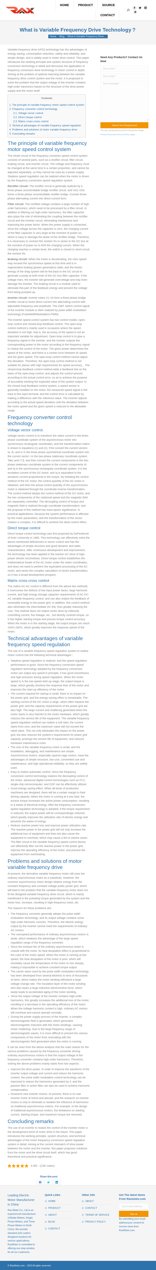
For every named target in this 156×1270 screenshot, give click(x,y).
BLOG (51, 1221)
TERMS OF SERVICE (97, 1215)
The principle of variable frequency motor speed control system (46, 104)
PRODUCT (54, 1208)
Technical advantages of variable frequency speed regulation (45, 125)
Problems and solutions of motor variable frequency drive (43, 129)
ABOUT (52, 1215)
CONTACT (54, 1228)
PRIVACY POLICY (95, 1221)
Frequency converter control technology (33, 109)
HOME (52, 1201)
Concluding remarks (22, 133)
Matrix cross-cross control (30, 121)
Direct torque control (27, 117)
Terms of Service (123, 134)
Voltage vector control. (28, 113)
